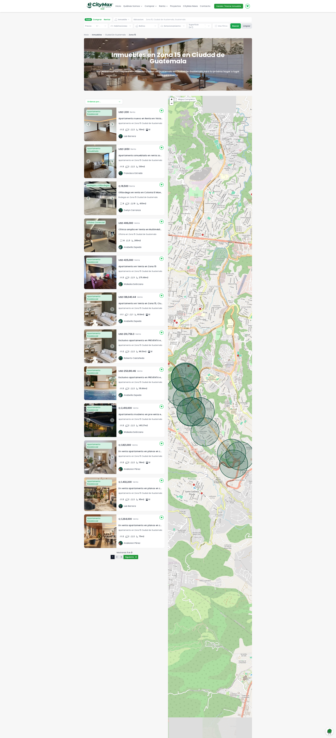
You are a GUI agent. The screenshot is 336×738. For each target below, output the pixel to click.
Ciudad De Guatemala (115, 34)
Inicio (118, 6)
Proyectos (175, 6)
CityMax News (190, 6)
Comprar (97, 19)
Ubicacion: (138, 19)
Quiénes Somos (131, 6)
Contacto (205, 6)
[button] (172, 99)
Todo (88, 19)
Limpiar (246, 26)
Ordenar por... (94, 101)
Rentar (107, 19)
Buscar (235, 26)
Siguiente (129, 557)
